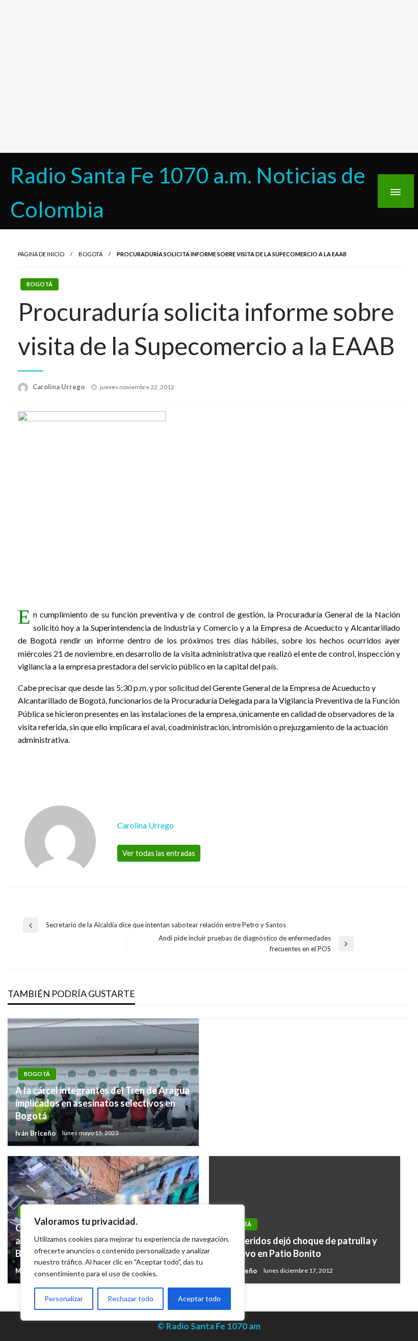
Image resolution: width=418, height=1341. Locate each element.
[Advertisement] (209, 76)
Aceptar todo (199, 1298)
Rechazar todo (130, 1298)
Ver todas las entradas (158, 853)
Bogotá (90, 254)
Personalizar (63, 1298)
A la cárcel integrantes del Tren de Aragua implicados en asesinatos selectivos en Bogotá (102, 1103)
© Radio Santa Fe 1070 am (209, 1326)
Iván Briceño (36, 1133)
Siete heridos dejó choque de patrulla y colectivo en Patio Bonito (297, 1247)
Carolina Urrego (59, 387)
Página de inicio (41, 254)
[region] (132, 1262)
